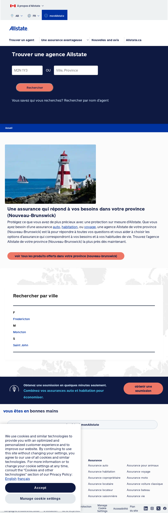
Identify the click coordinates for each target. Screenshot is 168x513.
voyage (90, 227)
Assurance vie (136, 496)
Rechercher (35, 87)
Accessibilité (120, 508)
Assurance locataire (100, 483)
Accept (40, 487)
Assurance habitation (101, 471)
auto (56, 227)
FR (34, 15)
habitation (70, 227)
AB (17, 15)
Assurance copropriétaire (104, 477)
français (24, 479)
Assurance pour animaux (143, 465)
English (11, 479)
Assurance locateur (100, 490)
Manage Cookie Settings (102, 508)
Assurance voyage (138, 471)
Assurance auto (98, 465)
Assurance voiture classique (145, 483)
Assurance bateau (138, 490)
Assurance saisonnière (102, 496)
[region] (40, 467)
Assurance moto (137, 477)
